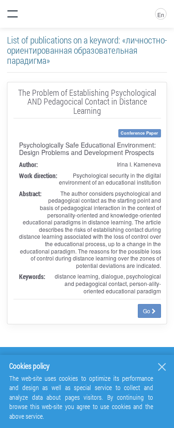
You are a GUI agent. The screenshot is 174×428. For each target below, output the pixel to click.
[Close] (162, 367)
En (160, 15)
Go (147, 311)
